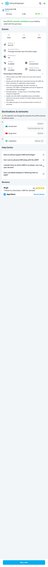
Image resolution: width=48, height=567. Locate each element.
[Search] (40, 3)
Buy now (24, 562)
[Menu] (44, 3)
